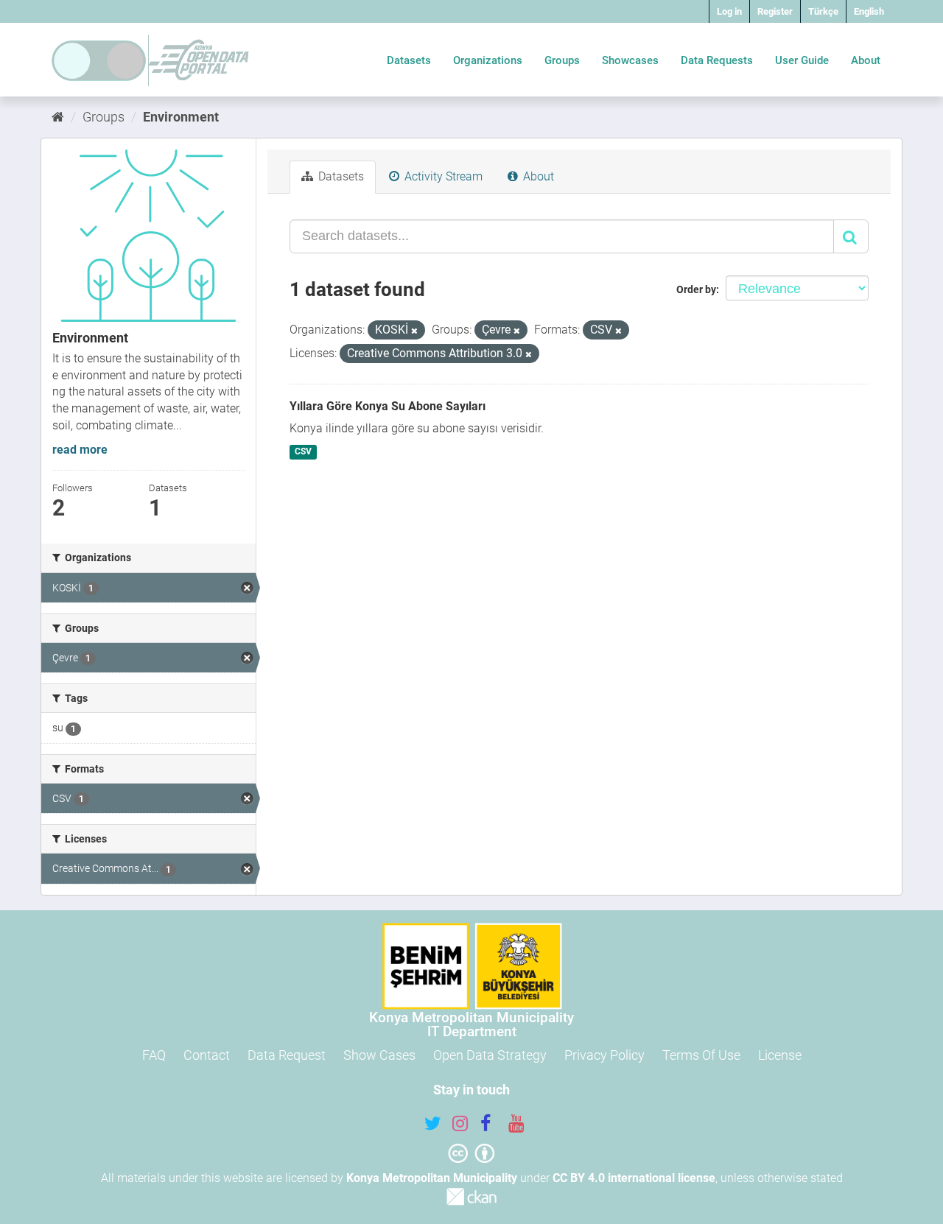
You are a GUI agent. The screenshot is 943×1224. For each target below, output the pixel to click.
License (780, 1055)
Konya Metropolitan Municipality (431, 1178)
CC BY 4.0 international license (634, 1178)
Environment (181, 116)
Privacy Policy (604, 1055)
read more (80, 450)
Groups (562, 60)
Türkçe (823, 11)
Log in (729, 11)
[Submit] (851, 236)
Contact (206, 1055)
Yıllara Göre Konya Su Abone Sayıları (387, 406)
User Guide (802, 60)
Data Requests (717, 60)
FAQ (154, 1055)
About (865, 60)
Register (775, 11)
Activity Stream (442, 176)
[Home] (58, 116)
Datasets (409, 60)
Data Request (287, 1055)
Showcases (630, 60)
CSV (303, 451)
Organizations (487, 60)
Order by (696, 289)
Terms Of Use (701, 1055)
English (869, 11)
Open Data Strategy (490, 1055)
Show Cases (379, 1055)
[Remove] (414, 331)
